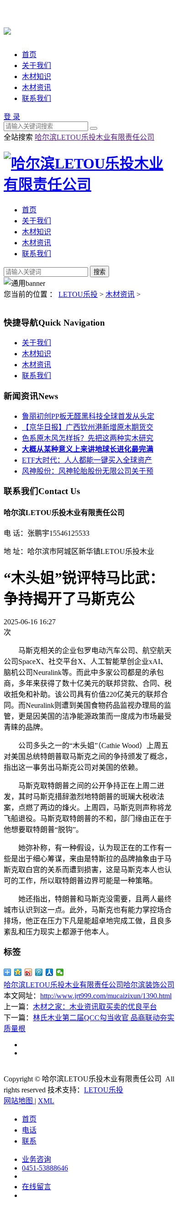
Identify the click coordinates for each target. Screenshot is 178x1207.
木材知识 (36, 76)
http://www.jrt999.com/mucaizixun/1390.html (106, 996)
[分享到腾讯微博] (39, 972)
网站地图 (19, 1101)
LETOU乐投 (78, 294)
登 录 (12, 117)
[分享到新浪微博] (28, 972)
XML (46, 1101)
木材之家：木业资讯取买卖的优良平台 (95, 1007)
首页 (29, 54)
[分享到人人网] (49, 972)
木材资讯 (36, 87)
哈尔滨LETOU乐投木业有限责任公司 (94, 137)
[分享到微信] (60, 972)
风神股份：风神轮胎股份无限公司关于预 (87, 471)
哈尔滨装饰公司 (148, 985)
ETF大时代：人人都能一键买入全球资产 (87, 460)
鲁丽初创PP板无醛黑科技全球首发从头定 (88, 416)
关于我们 (36, 65)
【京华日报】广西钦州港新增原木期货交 (87, 427)
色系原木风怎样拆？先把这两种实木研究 (87, 438)
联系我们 (36, 98)
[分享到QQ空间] (18, 972)
